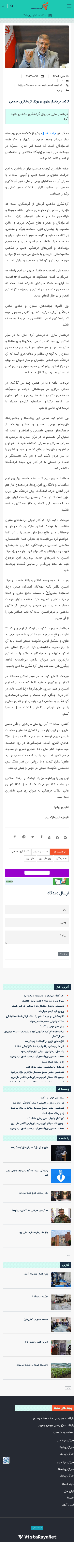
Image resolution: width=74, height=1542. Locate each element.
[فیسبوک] (41, 837)
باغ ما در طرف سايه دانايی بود (33, 1233)
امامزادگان (61, 858)
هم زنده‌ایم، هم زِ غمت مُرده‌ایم (33, 1193)
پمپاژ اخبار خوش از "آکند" (52, 1027)
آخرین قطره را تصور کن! (36, 1342)
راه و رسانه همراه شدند (53, 1062)
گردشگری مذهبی (20, 852)
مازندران (30, 858)
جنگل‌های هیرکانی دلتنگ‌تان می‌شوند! (30, 1211)
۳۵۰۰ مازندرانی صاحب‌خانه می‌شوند (47, 1021)
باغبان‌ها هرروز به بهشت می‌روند (32, 1365)
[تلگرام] (23, 837)
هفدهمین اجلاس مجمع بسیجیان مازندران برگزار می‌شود (37, 1072)
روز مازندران (45, 858)
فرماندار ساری (41, 852)
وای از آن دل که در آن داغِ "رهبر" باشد (29, 1147)
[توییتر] (32, 837)
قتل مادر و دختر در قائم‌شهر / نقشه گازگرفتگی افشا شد (38, 1046)
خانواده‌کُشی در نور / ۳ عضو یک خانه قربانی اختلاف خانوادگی (35, 1016)
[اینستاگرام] (14, 837)
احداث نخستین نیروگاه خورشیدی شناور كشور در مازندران (37, 1057)
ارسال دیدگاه (63, 953)
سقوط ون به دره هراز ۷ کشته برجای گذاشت (43, 1001)
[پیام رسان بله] (65, 837)
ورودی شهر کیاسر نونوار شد (51, 1011)
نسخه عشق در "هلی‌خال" (36, 1320)
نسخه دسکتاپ (37, 1528)
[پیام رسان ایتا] (49, 837)
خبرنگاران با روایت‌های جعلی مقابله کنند (45, 1067)
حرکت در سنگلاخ (40, 1297)
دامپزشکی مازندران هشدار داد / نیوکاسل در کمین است (38, 1006)
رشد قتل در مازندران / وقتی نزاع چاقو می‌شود (42, 1051)
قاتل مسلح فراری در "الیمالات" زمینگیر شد (44, 1041)
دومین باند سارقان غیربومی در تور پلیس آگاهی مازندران (37, 1077)
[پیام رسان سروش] (57, 837)
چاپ (60, 90)
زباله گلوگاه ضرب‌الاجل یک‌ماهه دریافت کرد (44, 996)
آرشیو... (68, 1255)
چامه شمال (49, 133)
